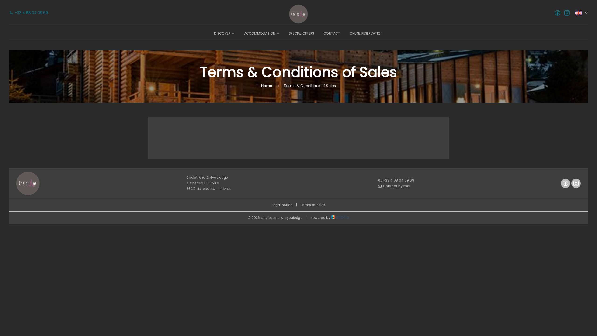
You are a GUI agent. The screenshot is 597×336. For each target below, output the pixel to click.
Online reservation (366, 33)
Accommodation (260, 33)
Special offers (301, 33)
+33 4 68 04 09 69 (398, 180)
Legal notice (282, 205)
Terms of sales (312, 205)
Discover (222, 33)
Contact (331, 33)
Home (266, 85)
